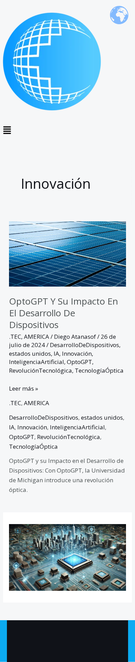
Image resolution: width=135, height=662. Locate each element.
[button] (67, 130)
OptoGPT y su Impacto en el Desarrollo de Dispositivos (63, 313)
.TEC (15, 337)
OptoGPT (79, 362)
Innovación (77, 353)
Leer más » (23, 388)
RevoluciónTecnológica (40, 370)
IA (56, 353)
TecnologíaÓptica (99, 370)
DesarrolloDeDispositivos (84, 345)
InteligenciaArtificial (36, 362)
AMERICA (36, 337)
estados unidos (30, 353)
